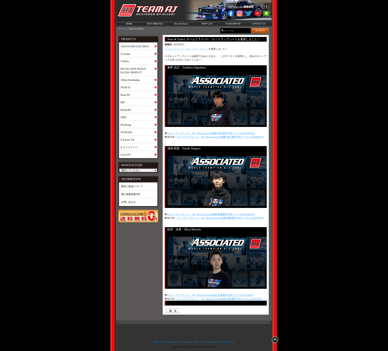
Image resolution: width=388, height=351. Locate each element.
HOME (129, 23)
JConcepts (125, 54)
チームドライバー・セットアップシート (186, 48)
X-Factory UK (127, 139)
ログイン (233, 6)
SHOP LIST (207, 23)
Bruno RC (125, 95)
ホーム (122, 28)
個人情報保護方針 (130, 194)
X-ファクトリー (129, 147)
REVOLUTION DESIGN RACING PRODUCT (133, 70)
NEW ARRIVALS (155, 23)
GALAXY (125, 154)
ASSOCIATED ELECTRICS (134, 46)
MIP (122, 102)
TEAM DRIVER (233, 23)
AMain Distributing (129, 80)
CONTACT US (259, 23)
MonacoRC (126, 110)
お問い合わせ (128, 202)
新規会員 (248, 6)
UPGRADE (126, 132)
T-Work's (124, 61)
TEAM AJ (125, 87)
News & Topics (181, 23)
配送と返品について (132, 186)
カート (264, 6)
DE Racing (125, 124)
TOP (275, 339)
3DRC (123, 117)
